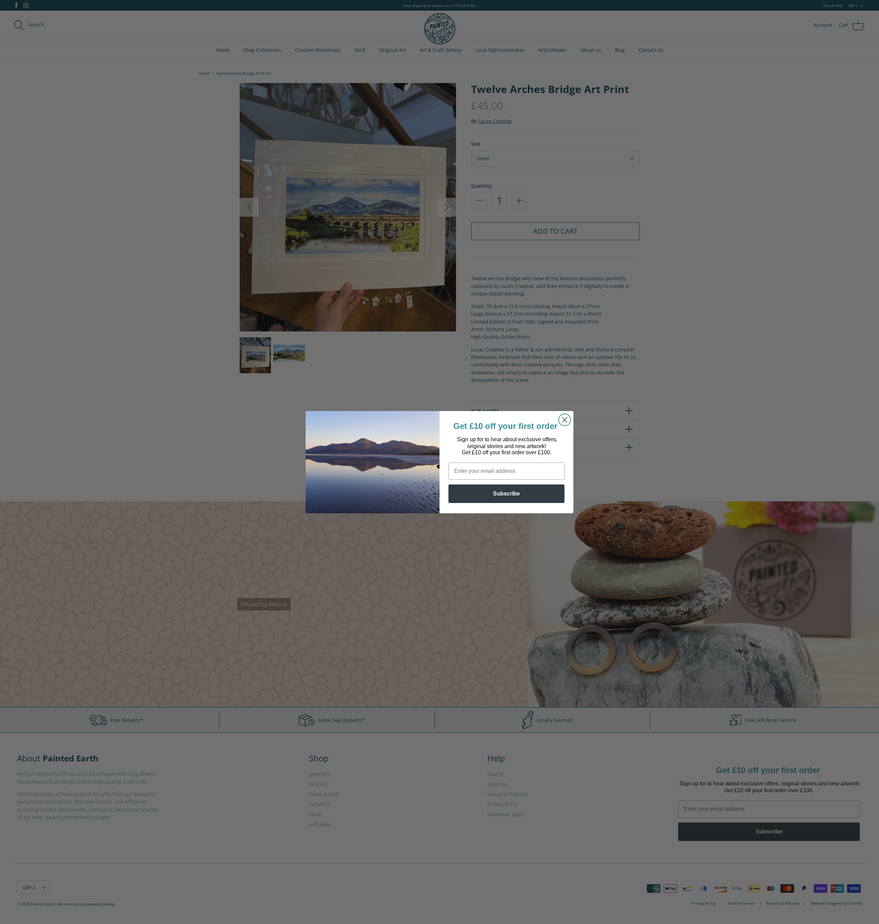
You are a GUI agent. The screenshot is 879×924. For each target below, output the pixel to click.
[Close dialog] (565, 420)
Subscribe (506, 493)
